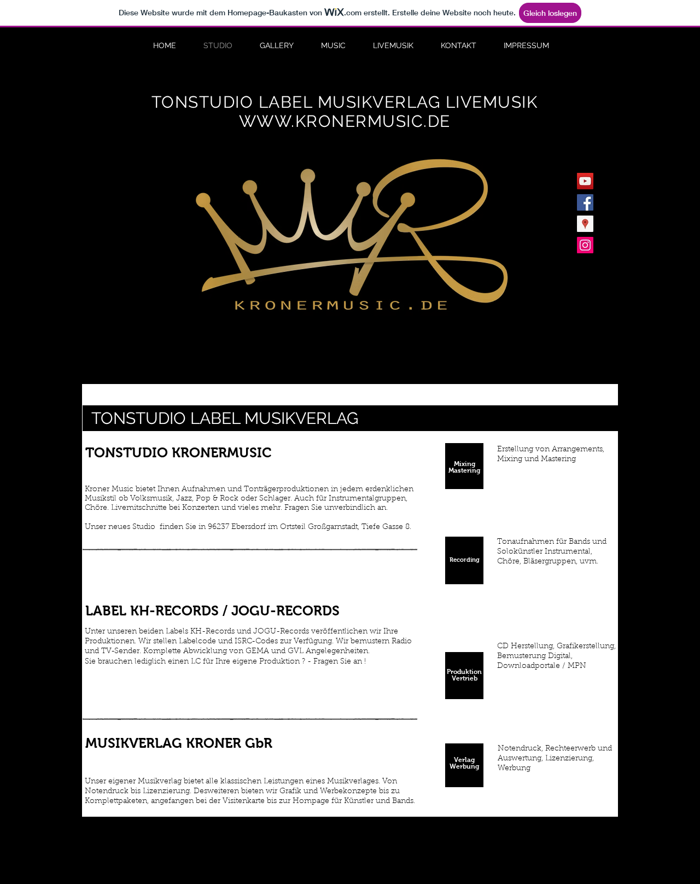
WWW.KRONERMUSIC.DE (345, 121)
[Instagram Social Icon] (585, 245)
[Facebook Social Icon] (585, 202)
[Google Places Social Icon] (585, 224)
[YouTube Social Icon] (585, 181)
